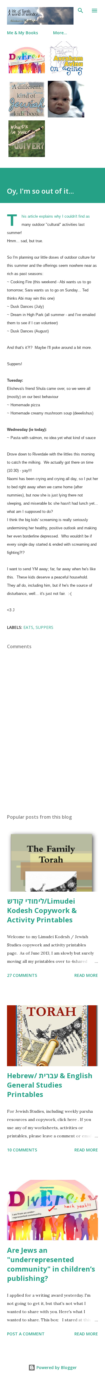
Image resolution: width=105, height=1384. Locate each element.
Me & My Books (22, 32)
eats (28, 627)
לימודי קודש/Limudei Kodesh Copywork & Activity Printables (42, 910)
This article (30, 216)
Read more (86, 975)
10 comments (22, 1150)
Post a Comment (26, 1334)
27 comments (22, 975)
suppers (44, 627)
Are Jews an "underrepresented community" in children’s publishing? (51, 1264)
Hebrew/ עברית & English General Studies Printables (49, 1085)
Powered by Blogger (56, 1367)
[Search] (80, 10)
